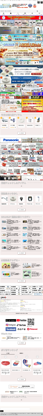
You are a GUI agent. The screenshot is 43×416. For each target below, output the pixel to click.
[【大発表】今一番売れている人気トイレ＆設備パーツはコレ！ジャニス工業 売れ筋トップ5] (21, 61)
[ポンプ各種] (27, 292)
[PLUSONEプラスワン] (32, 89)
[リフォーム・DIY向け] (3, 23)
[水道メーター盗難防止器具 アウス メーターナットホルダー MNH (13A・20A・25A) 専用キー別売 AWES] (32, 85)
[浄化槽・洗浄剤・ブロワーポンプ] (37, 292)
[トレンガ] (10, 89)
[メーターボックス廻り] (32, 164)
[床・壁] (30, 171)
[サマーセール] (21, 37)
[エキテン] (21, 305)
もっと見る (21, 133)
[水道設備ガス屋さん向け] (10, 152)
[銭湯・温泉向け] (17, 23)
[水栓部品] (27, 286)
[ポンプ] (38, 171)
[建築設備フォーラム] (21, 391)
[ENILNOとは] (21, 30)
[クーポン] (21, 97)
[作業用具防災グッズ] (37, 290)
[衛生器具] (5, 290)
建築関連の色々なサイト (14, 391)
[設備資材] (5, 286)
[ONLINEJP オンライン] (6, 5)
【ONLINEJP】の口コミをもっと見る (21, 313)
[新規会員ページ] (32, 105)
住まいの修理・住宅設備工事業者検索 (30, 391)
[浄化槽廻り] (3, 146)
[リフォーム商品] (5, 294)
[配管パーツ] (37, 286)
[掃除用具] (16, 292)
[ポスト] (17, 171)
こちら (16, 414)
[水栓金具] (18, 146)
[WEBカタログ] (37, 294)
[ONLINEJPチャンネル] (21, 320)
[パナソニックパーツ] (27, 294)
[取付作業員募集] (36, 97)
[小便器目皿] (25, 146)
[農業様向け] (39, 23)
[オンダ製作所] (17, 158)
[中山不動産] (21, 386)
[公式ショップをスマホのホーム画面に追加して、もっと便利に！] (21, 18)
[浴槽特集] (21, 71)
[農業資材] (16, 294)
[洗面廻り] (32, 146)
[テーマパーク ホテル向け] (10, 23)
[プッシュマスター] (25, 158)
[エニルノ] (10, 105)
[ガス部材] (16, 290)
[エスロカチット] (32, 158)
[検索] (37, 11)
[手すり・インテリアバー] (10, 171)
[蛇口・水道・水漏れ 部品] (32, 152)
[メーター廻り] (16, 288)
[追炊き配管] (27, 288)
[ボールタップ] (10, 146)
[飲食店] (25, 23)
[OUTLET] (7, 97)
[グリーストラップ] (5, 292)
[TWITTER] (11, 320)
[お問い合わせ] (35, 5)
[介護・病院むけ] (32, 23)
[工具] (27, 290)
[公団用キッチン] (3, 171)
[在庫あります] (21, 45)
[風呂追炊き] (10, 158)
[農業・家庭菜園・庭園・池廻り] (10, 164)
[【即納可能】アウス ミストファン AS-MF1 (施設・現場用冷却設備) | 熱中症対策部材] (10, 85)
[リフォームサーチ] (7, 391)
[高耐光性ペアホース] (39, 158)
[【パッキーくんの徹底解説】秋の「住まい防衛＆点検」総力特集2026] (21, 53)
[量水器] (37, 288)
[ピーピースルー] (39, 146)
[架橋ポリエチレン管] (3, 158)
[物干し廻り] (23, 171)
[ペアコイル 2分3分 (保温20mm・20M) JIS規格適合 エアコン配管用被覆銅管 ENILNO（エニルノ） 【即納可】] (21, 79)
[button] (3, 13)
